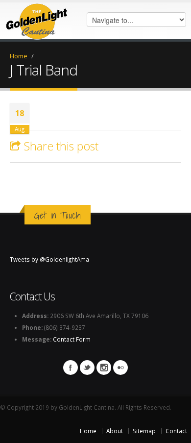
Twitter (87, 367)
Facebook (70, 367)
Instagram (103, 367)
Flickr (120, 367)
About (114, 431)
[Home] (37, 18)
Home (18, 55)
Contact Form (72, 339)
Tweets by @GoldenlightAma (49, 259)
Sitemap (144, 431)
